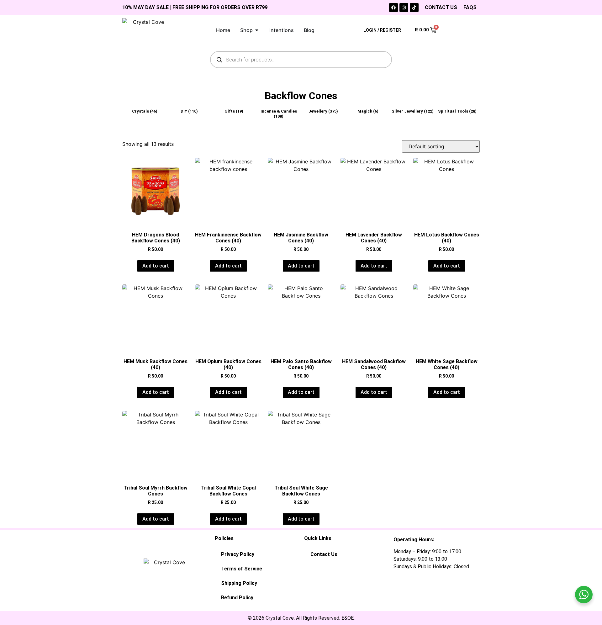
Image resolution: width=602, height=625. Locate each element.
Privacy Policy (237, 554)
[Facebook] (393, 7)
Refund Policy (237, 598)
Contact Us (323, 554)
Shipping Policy (239, 583)
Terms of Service (241, 569)
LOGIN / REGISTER (382, 30)
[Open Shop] (256, 30)
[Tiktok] (414, 7)
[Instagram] (403, 7)
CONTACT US (441, 7)
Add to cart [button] (155, 266)
